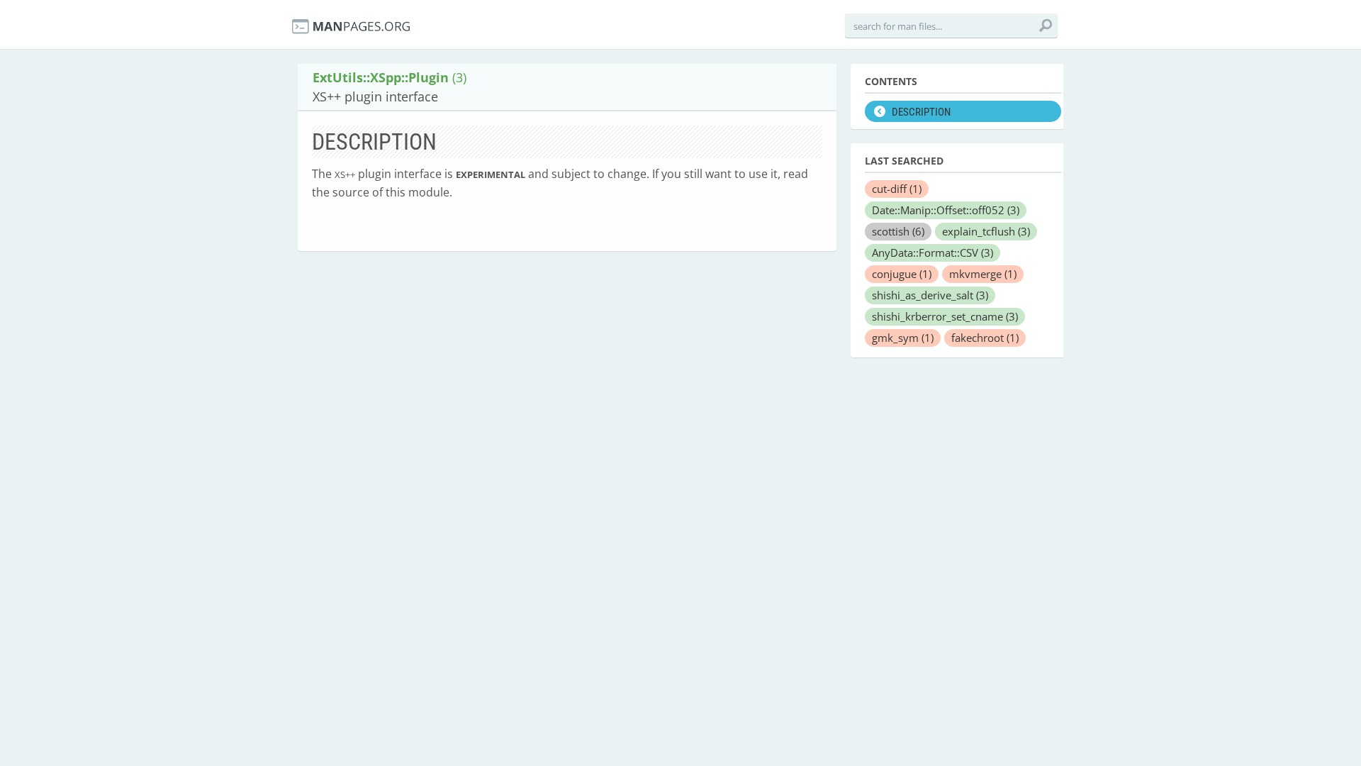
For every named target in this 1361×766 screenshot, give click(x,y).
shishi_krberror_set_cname (945, 316)
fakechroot (985, 338)
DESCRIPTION (921, 112)
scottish (898, 231)
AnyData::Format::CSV (932, 252)
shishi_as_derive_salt (930, 295)
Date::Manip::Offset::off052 (945, 210)
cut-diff (897, 189)
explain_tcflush (986, 231)
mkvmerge (982, 274)
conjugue (901, 274)
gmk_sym (903, 338)
